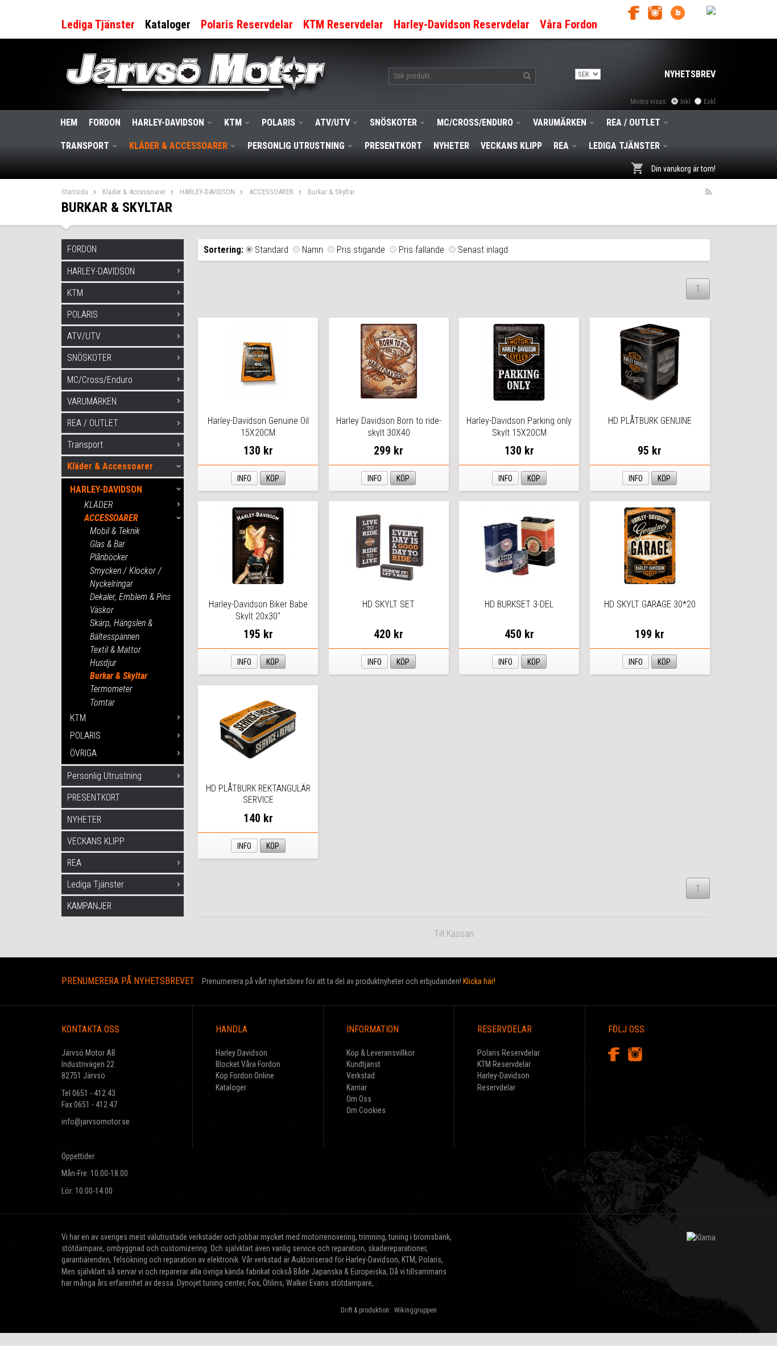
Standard (271, 249)
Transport (84, 145)
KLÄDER (98, 504)
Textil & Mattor (115, 649)
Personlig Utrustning (296, 145)
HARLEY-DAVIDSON (168, 122)
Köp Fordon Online (245, 1075)
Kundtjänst (363, 1064)
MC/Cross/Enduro (475, 122)
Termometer (111, 689)
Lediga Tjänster (624, 145)
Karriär (356, 1087)
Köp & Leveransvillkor (380, 1052)
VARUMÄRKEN (559, 122)
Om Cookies (366, 1110)
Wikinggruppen (415, 1310)
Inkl (685, 101)
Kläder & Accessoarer (178, 145)
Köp (272, 478)
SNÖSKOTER (393, 122)
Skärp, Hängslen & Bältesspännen (121, 629)
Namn (312, 249)
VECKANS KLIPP (511, 145)
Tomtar (102, 702)
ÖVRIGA (83, 753)
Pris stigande (361, 249)
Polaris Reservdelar (508, 1052)
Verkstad (360, 1075)
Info (244, 478)
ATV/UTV (332, 122)
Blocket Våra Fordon (248, 1064)
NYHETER (451, 145)
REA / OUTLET (633, 122)
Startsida (74, 191)
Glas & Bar (107, 544)
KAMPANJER (89, 906)
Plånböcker (109, 557)
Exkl (710, 101)
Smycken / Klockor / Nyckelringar (126, 577)
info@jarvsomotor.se (95, 1121)
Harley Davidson (241, 1052)
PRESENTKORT (393, 145)
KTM (233, 122)
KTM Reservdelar (504, 1064)
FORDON (105, 122)
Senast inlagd (483, 249)
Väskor (102, 610)
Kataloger (231, 1087)
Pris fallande (421, 249)
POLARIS (278, 122)
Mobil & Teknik (115, 531)
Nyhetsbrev (690, 74)
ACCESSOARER (271, 191)
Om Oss (358, 1098)
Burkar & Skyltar (118, 675)
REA (561, 145)
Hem (68, 122)
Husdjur (103, 662)
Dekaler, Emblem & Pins (130, 596)
